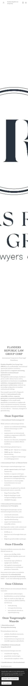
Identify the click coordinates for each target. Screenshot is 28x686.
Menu (25, 2)
